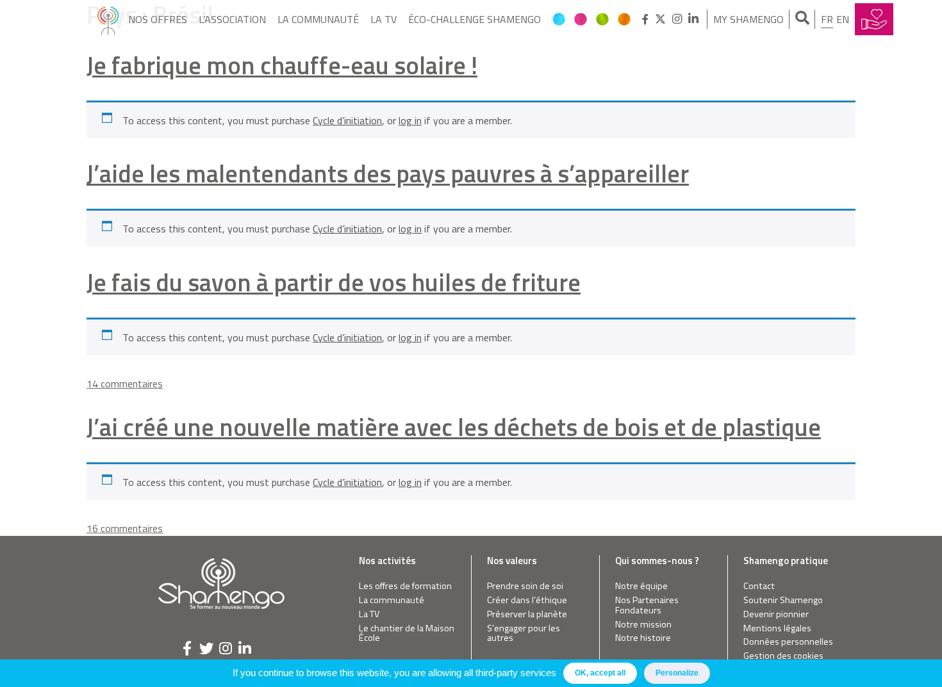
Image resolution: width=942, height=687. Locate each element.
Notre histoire (643, 638)
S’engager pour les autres (523, 633)
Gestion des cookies (783, 656)
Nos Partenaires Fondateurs (647, 605)
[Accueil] (108, 19)
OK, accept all (600, 672)
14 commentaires (125, 383)
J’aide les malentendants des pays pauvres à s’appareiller (388, 173)
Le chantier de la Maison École (406, 633)
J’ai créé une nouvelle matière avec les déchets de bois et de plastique (454, 427)
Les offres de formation (405, 586)
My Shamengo (748, 19)
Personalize (677, 672)
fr (827, 19)
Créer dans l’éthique (527, 600)
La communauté (318, 19)
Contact (759, 586)
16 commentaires (125, 528)
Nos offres (157, 19)
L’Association (232, 19)
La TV (383, 19)
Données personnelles (788, 642)
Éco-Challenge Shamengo (474, 19)
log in (410, 120)
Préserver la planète (527, 614)
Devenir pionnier (776, 614)
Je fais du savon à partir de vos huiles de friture (334, 282)
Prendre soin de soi (525, 586)
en (842, 19)
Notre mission (643, 624)
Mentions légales (777, 628)
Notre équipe (641, 586)
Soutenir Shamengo (783, 600)
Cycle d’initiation (347, 120)
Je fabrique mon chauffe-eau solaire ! (282, 65)
